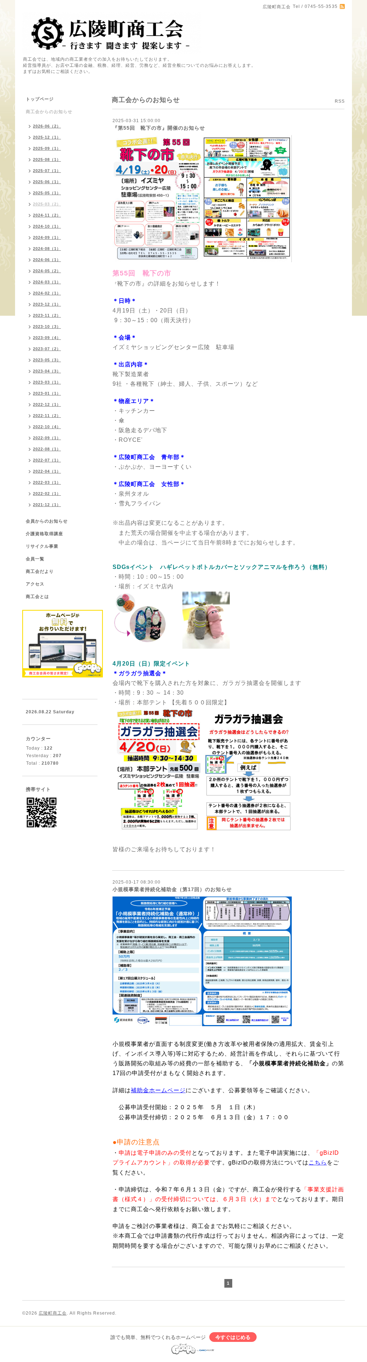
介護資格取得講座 (44, 533)
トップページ (40, 99)
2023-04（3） (47, 371)
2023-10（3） (47, 326)
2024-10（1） (47, 226)
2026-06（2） (47, 126)
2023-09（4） (47, 337)
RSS (340, 101)
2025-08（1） (47, 159)
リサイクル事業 (42, 546)
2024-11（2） (47, 215)
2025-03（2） (47, 204)
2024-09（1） (47, 237)
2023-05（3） (47, 360)
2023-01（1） (47, 393)
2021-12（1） (47, 504)
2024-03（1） (47, 282)
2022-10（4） (47, 427)
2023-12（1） (47, 304)
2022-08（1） (47, 449)
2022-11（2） (47, 415)
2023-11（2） (47, 315)
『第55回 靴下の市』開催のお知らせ (159, 128)
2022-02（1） (47, 493)
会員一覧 (35, 558)
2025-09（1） (47, 148)
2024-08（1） (47, 248)
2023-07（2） (47, 349)
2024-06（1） (47, 260)
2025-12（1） (47, 137)
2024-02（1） (47, 293)
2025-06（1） (47, 182)
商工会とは (37, 596)
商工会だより (40, 571)
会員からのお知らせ (47, 521)
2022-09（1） (47, 438)
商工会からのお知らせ (49, 111)
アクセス (35, 584)
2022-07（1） (47, 460)
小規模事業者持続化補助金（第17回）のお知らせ (172, 889)
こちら (318, 1162)
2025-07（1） (47, 170)
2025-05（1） (47, 193)
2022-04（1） (47, 471)
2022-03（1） (47, 482)
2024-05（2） (47, 271)
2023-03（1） (47, 382)
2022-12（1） (47, 404)
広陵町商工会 (53, 1313)
